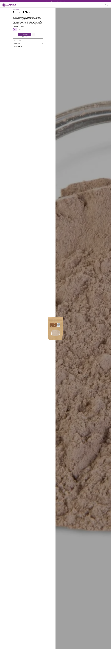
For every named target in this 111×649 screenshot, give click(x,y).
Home (14, 9)
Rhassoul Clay (17, 9)
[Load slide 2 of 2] (5, 1)
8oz (15, 29)
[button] (45, 5)
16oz (20, 29)
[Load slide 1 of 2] (3, 1)
